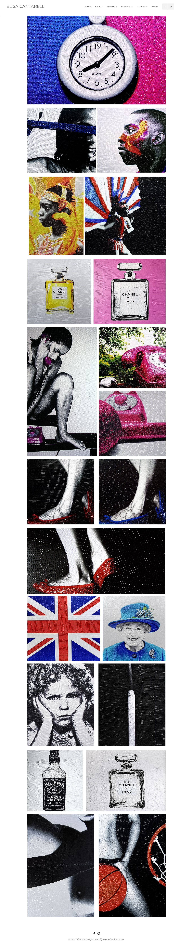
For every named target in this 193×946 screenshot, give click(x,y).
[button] (127, 6)
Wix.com (120, 939)
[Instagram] (98, 933)
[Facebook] (94, 933)
